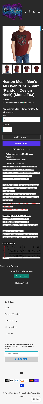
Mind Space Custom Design (20, 393)
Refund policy (11, 321)
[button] (18, 103)
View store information (15, 163)
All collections (11, 327)
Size (4, 115)
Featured (9, 334)
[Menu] (39, 11)
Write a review (21, 276)
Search (8, 308)
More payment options (21, 149)
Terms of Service (12, 314)
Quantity (6, 125)
